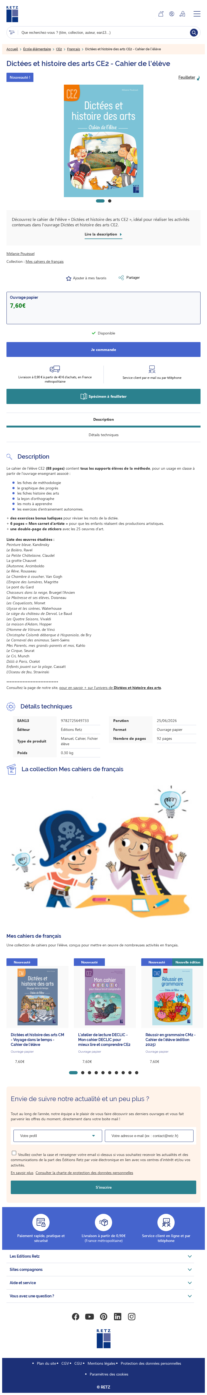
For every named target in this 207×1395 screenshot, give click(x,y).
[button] (103, 141)
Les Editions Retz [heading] (25, 1256)
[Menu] (197, 13)
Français (73, 49)
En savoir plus (22, 1172)
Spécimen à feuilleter (108, 396)
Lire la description (101, 234)
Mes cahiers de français (45, 261)
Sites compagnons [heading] (26, 1269)
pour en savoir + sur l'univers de (110, 687)
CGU (78, 1363)
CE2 (59, 49)
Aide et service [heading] (23, 1283)
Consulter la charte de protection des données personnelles (84, 1172)
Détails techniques (104, 434)
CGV (65, 1363)
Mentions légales (101, 1363)
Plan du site (46, 1363)
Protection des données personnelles (151, 1363)
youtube (89, 1317)
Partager (133, 278)
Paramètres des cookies (109, 1374)
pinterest (103, 1317)
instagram (131, 1317)
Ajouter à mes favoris (89, 278)
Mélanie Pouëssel (20, 253)
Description (103, 419)
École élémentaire (37, 49)
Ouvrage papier (24, 297)
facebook (75, 1317)
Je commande (103, 349)
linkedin (117, 1317)
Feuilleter (186, 77)
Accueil (12, 49)
